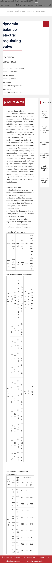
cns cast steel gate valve (44, 181)
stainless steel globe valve (44, 143)
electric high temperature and (45, 129)
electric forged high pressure (44, 114)
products (30, 11)
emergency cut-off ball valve (44, 155)
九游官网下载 (44, 4)
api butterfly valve (44, 168)
